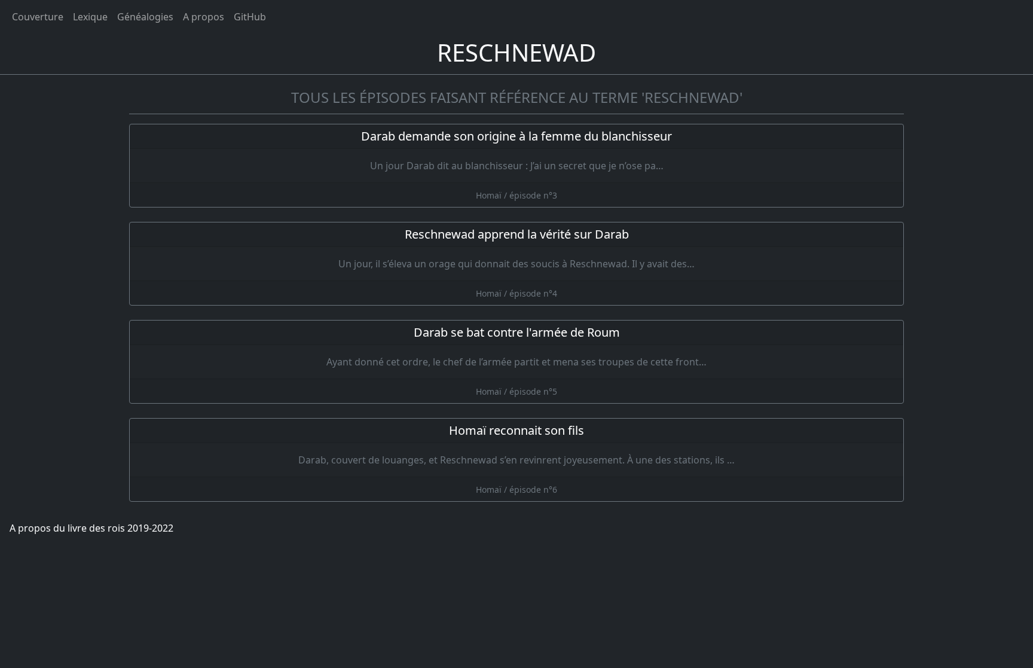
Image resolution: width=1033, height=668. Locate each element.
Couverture (37, 16)
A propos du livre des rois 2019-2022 (91, 528)
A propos (203, 16)
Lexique (90, 16)
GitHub (250, 16)
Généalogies (145, 16)
